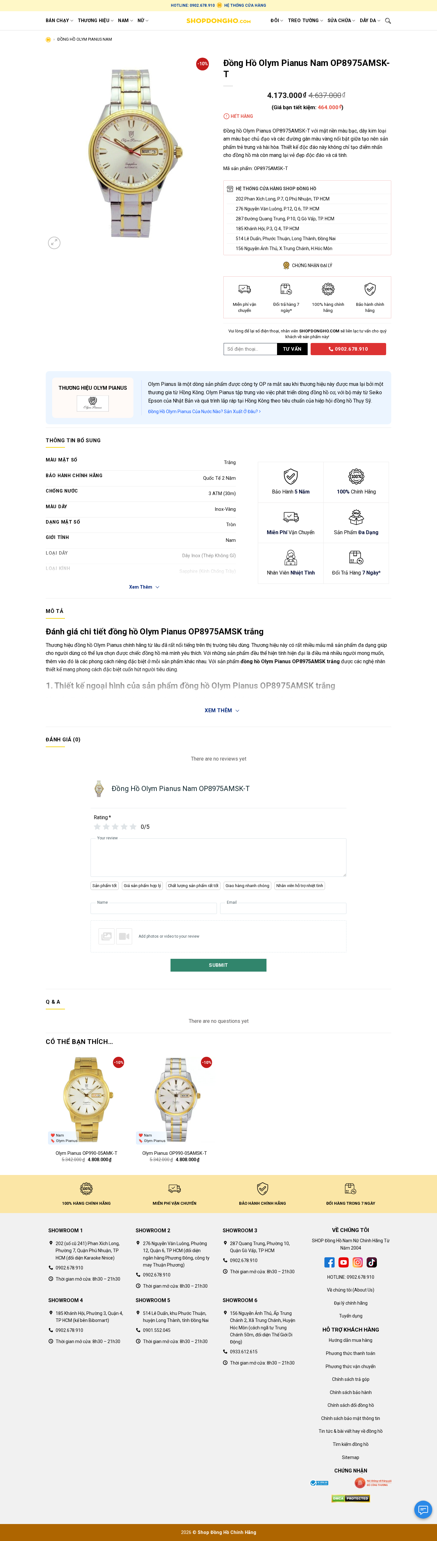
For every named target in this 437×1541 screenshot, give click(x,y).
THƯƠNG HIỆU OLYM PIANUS (93, 388)
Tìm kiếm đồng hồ (351, 1444)
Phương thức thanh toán (350, 1353)
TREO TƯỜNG (303, 20)
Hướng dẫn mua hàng (350, 1340)
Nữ (141, 20)
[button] (54, 243)
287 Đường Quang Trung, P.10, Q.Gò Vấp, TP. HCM (285, 218)
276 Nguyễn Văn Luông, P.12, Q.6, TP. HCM (277, 208)
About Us (363, 1289)
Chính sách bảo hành (351, 1392)
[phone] (308, 349)
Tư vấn (292, 349)
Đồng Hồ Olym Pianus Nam (84, 39)
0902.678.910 (351, 349)
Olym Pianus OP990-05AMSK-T (174, 1153)
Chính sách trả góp (350, 1379)
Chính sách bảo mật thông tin (350, 1418)
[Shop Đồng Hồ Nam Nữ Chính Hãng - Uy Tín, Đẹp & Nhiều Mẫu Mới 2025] (218, 20)
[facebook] (329, 1262)
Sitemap (350, 1457)
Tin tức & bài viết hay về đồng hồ (351, 1431)
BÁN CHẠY (57, 20)
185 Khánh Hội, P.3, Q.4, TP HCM (267, 228)
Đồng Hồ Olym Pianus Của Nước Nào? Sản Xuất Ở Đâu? (203, 411)
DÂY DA (368, 20)
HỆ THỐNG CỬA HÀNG (245, 5)
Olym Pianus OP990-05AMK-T (86, 1153)
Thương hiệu (93, 20)
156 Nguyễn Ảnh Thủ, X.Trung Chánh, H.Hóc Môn (284, 248)
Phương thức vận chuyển (351, 1366)
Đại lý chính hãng (351, 1303)
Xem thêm (218, 710)
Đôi (275, 20)
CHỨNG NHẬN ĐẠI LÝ (312, 265)
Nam (123, 20)
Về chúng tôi (339, 1289)
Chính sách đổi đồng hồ (351, 1405)
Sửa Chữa (339, 20)
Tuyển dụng (350, 1315)
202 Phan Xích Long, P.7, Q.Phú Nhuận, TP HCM (283, 198)
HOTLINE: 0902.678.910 (193, 5)
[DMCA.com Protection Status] (350, 1498)
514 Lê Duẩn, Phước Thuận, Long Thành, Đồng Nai (286, 238)
